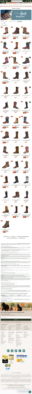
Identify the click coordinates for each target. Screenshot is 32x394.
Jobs (8, 341)
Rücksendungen (18, 338)
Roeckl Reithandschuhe (27, 328)
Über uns (9, 337)
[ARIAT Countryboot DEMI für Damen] (15, 120)
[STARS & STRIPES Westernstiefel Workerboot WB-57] (5, 75)
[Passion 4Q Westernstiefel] (26, 45)
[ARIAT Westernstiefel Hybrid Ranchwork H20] (5, 120)
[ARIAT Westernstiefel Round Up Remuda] (15, 179)
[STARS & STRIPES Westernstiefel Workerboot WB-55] (15, 60)
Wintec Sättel (17, 329)
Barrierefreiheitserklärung (19, 337)
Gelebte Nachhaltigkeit (11, 338)
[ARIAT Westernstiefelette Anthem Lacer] (15, 30)
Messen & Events (10, 342)
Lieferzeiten (17, 341)
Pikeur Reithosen (18, 327)
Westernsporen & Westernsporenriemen (23, 236)
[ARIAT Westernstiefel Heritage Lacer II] (5, 164)
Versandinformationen (19, 342)
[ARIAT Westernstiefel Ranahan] (5, 30)
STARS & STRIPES (5, 300)
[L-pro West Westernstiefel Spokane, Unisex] (26, 75)
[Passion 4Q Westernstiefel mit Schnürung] (5, 90)
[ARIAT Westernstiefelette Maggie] (15, 194)
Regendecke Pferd (3, 327)
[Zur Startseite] (5, 1)
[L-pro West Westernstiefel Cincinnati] (5, 179)
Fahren (2, 338)
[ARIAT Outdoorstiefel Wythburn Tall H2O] (15, 209)
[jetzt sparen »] (16, 3)
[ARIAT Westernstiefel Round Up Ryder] (15, 45)
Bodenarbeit (2, 343)
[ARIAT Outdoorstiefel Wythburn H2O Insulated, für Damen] (26, 209)
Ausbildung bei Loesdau (11, 340)
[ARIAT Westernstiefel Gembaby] (5, 135)
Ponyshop (2, 340)
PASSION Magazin (10, 339)
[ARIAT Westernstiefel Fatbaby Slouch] (26, 30)
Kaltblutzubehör (3, 342)
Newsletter (25, 337)
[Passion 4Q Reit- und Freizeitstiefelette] (5, 105)
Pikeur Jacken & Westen (19, 328)
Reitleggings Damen (3, 329)
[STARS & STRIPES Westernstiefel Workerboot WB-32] (5, 209)
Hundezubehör (2, 337)
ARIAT (24, 299)
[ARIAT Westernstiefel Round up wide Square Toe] (15, 105)
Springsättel (9, 329)
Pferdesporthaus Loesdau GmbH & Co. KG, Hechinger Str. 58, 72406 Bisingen (16, 387)
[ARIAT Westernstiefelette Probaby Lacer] (5, 224)
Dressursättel (2, 328)
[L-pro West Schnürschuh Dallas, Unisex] (26, 60)
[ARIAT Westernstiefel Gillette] (15, 75)
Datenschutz (9, 388)
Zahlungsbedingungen (19, 343)
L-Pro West (26, 299)
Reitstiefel (18, 295)
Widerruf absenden (18, 344)
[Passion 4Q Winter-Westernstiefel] (26, 194)
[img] (30, 1)
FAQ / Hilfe (17, 339)
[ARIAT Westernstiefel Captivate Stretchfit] (5, 45)
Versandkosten (11, 384)
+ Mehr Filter (19, 21)
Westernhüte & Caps (6, 236)
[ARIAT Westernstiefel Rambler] (15, 90)
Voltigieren (2, 339)
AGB (3, 388)
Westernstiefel (13, 236)
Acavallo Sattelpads (26, 329)
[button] (1, 1)
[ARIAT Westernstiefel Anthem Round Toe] (26, 149)
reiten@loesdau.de (19, 372)
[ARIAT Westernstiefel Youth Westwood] (15, 149)
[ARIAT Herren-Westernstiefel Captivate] (26, 120)
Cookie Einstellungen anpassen (26, 388)
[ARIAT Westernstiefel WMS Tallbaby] (26, 164)
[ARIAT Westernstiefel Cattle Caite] (15, 135)
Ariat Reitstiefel (26, 327)
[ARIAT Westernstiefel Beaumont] (5, 149)
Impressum (6, 388)
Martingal (9, 328)
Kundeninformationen (19, 340)
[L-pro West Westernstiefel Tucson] (26, 135)
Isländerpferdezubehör (3, 341)
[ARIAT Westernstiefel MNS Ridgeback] (15, 164)
